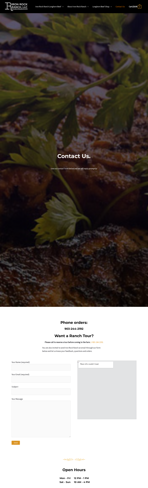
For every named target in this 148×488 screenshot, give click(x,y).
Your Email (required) (20, 374)
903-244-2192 (74, 328)
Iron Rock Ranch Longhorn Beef (48, 6)
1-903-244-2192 (97, 342)
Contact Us (120, 6)
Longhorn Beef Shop (100, 6)
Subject (15, 386)
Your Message (17, 399)
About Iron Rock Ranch (76, 6)
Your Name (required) (21, 362)
